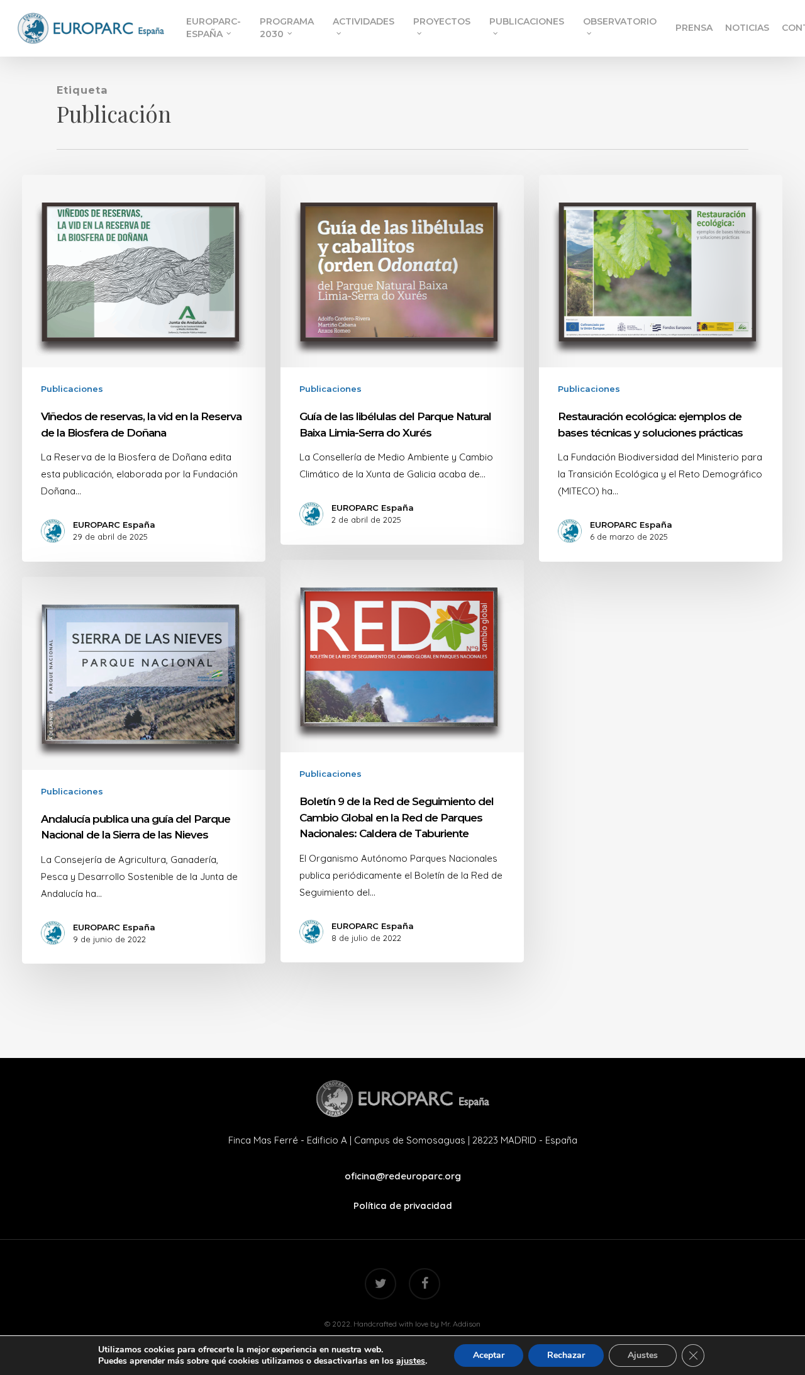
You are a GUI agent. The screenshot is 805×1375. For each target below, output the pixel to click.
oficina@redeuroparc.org (403, 1176)
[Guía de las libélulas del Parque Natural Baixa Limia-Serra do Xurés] (401, 360)
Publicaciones (72, 389)
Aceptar (488, 1355)
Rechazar (566, 1355)
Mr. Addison (460, 1323)
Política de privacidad (402, 1205)
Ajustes (643, 1355)
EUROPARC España (114, 525)
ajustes (410, 1361)
